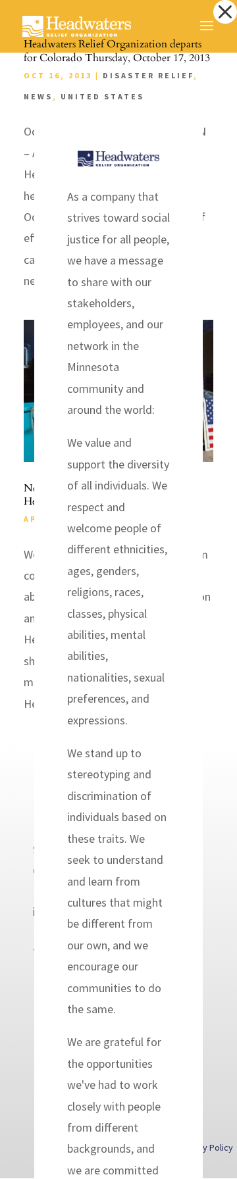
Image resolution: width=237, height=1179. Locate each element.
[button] (225, 12)
